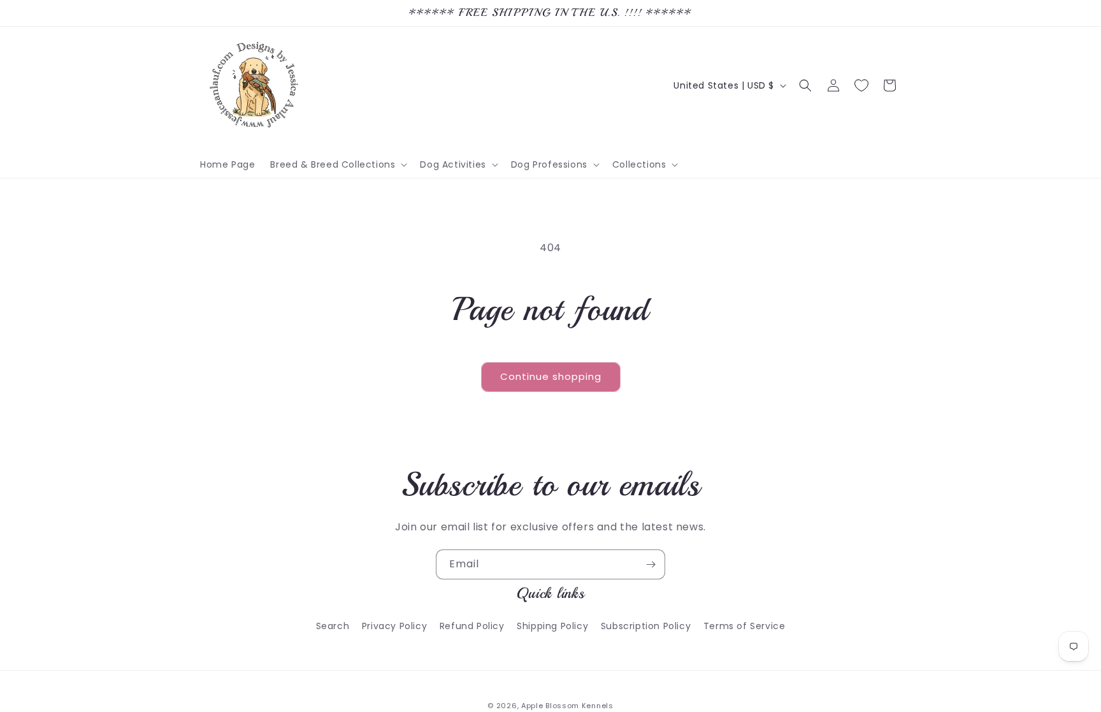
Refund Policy (472, 626)
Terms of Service (744, 626)
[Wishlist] (861, 85)
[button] (337, 164)
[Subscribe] (651, 564)
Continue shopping (550, 376)
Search (333, 626)
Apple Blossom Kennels (567, 706)
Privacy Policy (394, 626)
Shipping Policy (552, 626)
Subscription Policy (646, 626)
